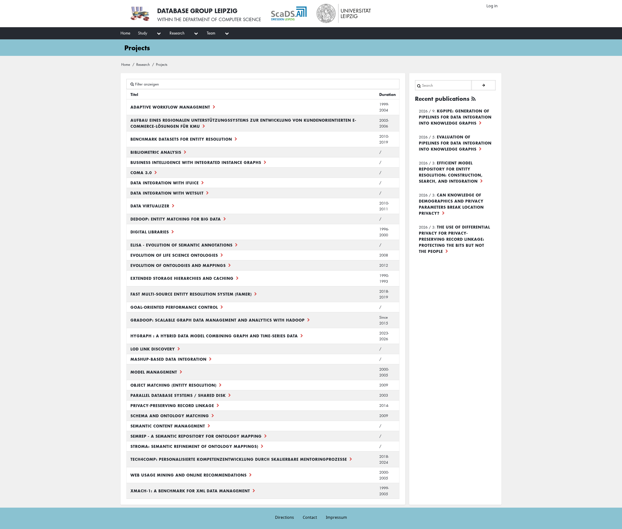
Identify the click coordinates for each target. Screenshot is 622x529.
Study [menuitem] (142, 33)
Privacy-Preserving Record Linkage (172, 405)
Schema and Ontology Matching (169, 415)
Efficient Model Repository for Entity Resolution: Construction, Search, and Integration (451, 172)
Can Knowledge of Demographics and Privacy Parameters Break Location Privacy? (451, 204)
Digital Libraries (149, 232)
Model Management (153, 372)
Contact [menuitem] (310, 517)
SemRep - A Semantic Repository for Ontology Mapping (196, 436)
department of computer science (222, 19)
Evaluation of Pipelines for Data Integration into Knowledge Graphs (455, 143)
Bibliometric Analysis (155, 152)
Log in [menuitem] (492, 6)
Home (125, 64)
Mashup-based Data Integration (168, 359)
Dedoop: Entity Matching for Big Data (175, 219)
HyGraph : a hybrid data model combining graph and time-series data (214, 336)
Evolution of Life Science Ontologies (174, 255)
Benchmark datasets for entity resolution (181, 139)
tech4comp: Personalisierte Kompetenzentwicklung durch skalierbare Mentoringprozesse (238, 459)
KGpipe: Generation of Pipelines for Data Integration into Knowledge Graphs (455, 117)
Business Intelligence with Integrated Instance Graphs (195, 162)
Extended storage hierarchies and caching (181, 278)
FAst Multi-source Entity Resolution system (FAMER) (191, 294)
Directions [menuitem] (284, 517)
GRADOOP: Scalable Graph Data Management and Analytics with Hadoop (217, 320)
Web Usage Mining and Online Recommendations (188, 475)
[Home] (139, 13)
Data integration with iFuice (164, 183)
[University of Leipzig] (344, 13)
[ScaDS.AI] (289, 13)
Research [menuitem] (177, 33)
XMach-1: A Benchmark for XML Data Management (190, 491)
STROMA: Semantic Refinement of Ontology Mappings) (194, 446)
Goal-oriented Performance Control (174, 307)
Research (143, 64)
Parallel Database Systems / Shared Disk (178, 395)
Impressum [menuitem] (336, 517)
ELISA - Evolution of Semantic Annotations (181, 245)
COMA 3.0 (141, 172)
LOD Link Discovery (152, 349)
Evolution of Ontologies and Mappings (178, 265)
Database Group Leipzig (197, 10)
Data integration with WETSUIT (167, 193)
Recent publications (442, 98)
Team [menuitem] (211, 33)
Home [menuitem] (125, 33)
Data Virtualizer (149, 206)
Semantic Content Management (167, 426)
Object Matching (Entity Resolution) (173, 385)
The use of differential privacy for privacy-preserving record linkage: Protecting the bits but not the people (454, 239)
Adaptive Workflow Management (170, 107)
